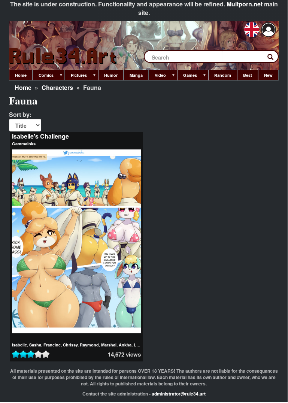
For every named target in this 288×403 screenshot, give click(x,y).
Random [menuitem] (222, 75)
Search (274, 58)
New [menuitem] (268, 75)
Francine (52, 345)
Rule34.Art (63, 56)
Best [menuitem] (247, 75)
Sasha (35, 345)
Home (23, 87)
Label (139, 345)
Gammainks (24, 143)
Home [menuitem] (21, 75)
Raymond (89, 345)
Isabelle (19, 345)
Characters (57, 87)
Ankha (125, 345)
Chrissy (70, 345)
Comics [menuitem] (43, 76)
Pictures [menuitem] (76, 76)
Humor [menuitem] (111, 75)
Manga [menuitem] (136, 75)
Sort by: (20, 114)
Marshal (108, 345)
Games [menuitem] (187, 76)
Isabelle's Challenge (40, 136)
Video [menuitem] (157, 76)
